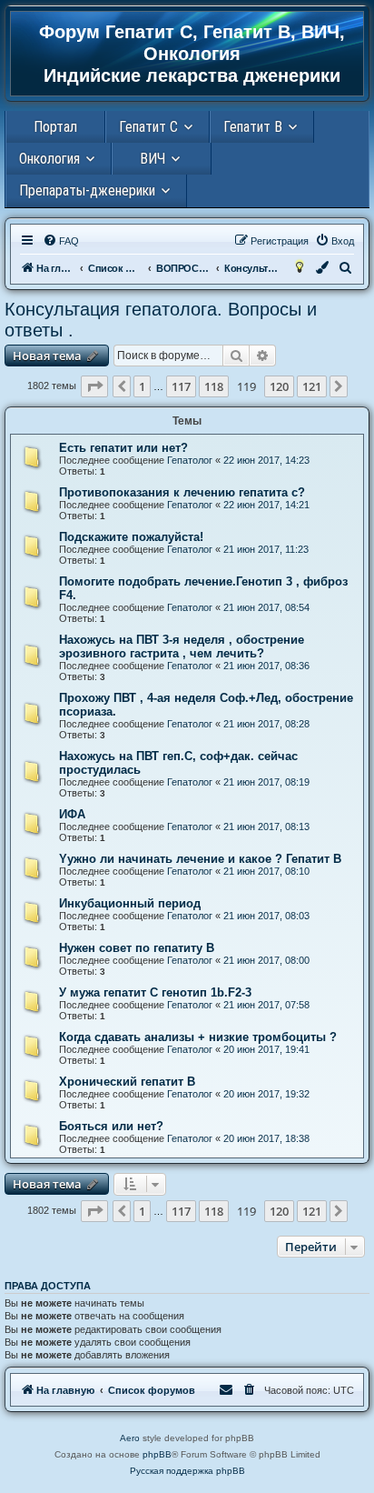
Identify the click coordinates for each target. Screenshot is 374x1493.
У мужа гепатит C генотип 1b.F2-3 (155, 992)
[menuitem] (61, 241)
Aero (130, 1438)
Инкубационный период (130, 903)
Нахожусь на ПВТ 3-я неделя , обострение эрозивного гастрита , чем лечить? (181, 646)
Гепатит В (252, 126)
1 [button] (142, 386)
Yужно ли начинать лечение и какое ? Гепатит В (200, 859)
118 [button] (213, 386)
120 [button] (279, 386)
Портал (55, 126)
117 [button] (181, 386)
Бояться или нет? (111, 1126)
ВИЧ (152, 158)
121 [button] (311, 386)
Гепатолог (189, 460)
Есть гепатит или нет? (123, 448)
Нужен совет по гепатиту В (136, 948)
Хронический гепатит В (127, 1081)
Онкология (49, 158)
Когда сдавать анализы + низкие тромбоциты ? (198, 1037)
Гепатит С (148, 126)
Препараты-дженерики (87, 190)
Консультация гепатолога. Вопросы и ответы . (161, 319)
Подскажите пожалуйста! (131, 537)
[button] (94, 386)
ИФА (72, 814)
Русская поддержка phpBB (187, 1471)
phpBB (157, 1454)
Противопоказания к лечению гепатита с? (182, 492)
